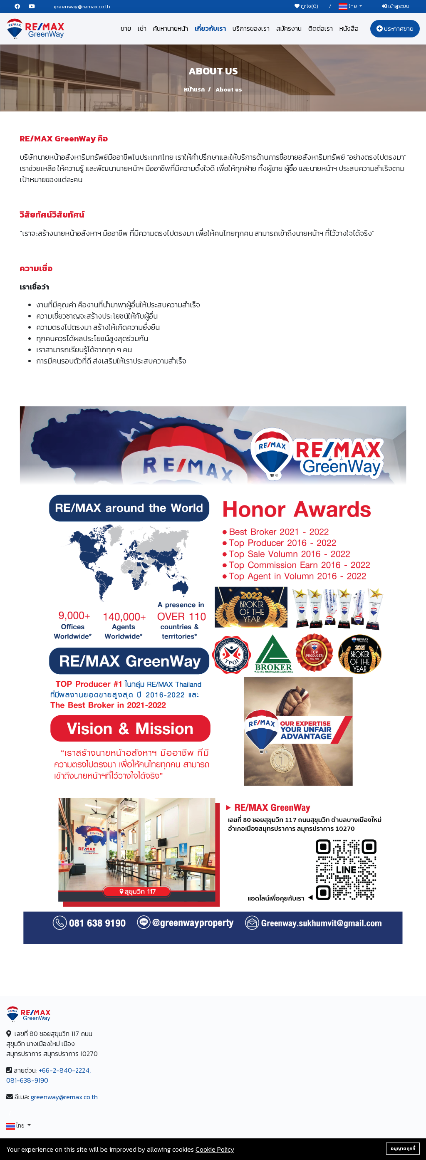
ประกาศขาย (398, 28)
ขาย (126, 28)
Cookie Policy (215, 1149)
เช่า (142, 28)
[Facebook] (22, 6)
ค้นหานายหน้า (170, 28)
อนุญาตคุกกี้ (403, 1148)
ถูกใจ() (309, 6)
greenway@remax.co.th (82, 6)
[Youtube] (35, 6)
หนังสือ (349, 28)
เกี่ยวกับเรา (210, 28)
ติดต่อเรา (320, 28)
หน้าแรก (194, 89)
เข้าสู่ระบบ (398, 6)
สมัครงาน (289, 28)
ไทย (352, 6)
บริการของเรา (251, 28)
